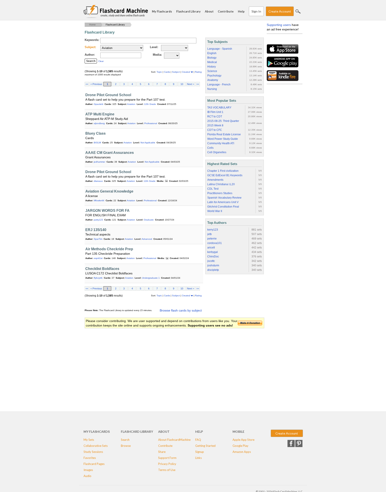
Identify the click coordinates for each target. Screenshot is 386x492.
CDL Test (212, 188)
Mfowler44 (99, 200)
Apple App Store (243, 439)
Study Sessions (93, 452)
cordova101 (214, 243)
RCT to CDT (214, 116)
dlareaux (98, 181)
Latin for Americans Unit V (223, 202)
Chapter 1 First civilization (223, 170)
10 (181, 84)
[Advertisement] (166, 364)
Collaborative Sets (96, 445)
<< (87, 84)
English (211, 53)
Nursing (212, 89)
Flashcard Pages (94, 464)
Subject (176, 72)
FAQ (198, 439)
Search (298, 11)
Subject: (90, 47)
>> (197, 84)
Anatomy (212, 80)
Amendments (215, 179)
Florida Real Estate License (224, 134)
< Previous (96, 84)
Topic (160, 72)
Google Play (240, 445)
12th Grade (150, 104)
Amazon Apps (242, 452)
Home (92, 24)
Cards (167, 72)
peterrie (212, 238)
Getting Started (205, 445)
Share (162, 452)
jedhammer (99, 162)
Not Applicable (148, 142)
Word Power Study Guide (222, 138)
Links (198, 458)
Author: (90, 54)
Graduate (149, 219)
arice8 (211, 247)
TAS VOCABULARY (219, 107)
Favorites (90, 458)
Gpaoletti (98, 104)
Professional (150, 123)
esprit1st (98, 258)
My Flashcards (162, 11)
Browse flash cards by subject (181, 310)
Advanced (147, 239)
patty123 (98, 219)
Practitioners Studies (219, 193)
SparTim (98, 239)
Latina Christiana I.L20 (221, 184)
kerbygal (212, 252)
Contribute (226, 11)
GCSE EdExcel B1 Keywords (224, 175)
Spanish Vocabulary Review (224, 197)
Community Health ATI (220, 143)
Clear (101, 61)
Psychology (214, 75)
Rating (198, 72)
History (211, 66)
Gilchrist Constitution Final (223, 206)
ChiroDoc (213, 256)
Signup (199, 452)
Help (241, 11)
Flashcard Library (188, 11)
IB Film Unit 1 (215, 112)
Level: (154, 47)
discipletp (213, 269)
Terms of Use (166, 470)
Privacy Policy (167, 464)
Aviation (131, 104)
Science (212, 71)
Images (166, 181)
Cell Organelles (216, 152)
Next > (190, 84)
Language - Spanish (219, 48)
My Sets (89, 439)
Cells (210, 147)
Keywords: (92, 40)
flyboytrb (98, 278)
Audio (87, 476)
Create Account (280, 11)
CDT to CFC (214, 129)
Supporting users (279, 25)
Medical (212, 62)
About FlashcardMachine (174, 439)
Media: (157, 54)
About (209, 11)
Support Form (167, 458)
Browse (126, 445)
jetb (209, 234)
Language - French (219, 84)
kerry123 (212, 229)
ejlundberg (99, 123)
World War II (214, 211)
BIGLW (97, 142)
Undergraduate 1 (151, 278)
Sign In (256, 11)
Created (186, 72)
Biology (211, 57)
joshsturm (213, 265)
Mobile (238, 431)
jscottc (211, 261)
